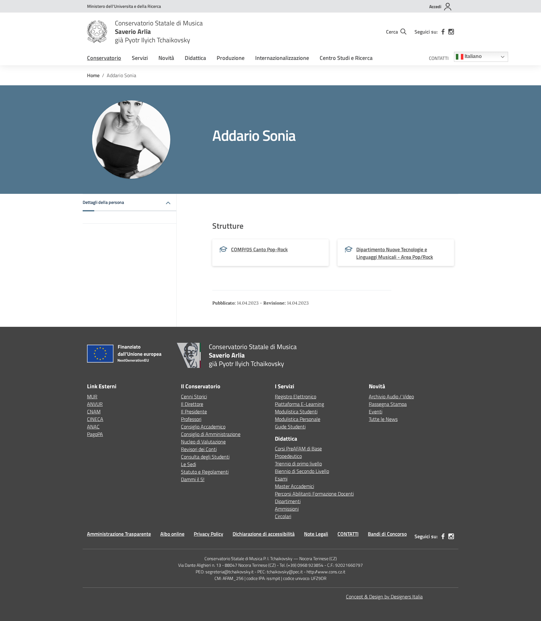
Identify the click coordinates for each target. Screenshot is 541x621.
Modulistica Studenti (296, 411)
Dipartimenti (288, 501)
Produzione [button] (231, 58)
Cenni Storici (194, 396)
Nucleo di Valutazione (203, 441)
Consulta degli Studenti (205, 456)
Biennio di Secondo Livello (302, 471)
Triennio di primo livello (298, 463)
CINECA (95, 419)
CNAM (93, 411)
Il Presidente (194, 411)
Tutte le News (383, 419)
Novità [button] (166, 58)
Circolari (283, 516)
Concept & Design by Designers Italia (384, 596)
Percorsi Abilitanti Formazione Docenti (314, 493)
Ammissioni (287, 508)
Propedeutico (288, 456)
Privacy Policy (208, 534)
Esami (281, 478)
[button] (130, 202)
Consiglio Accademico (203, 426)
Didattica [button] (195, 58)
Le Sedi (188, 464)
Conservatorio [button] (104, 58)
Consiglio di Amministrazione (210, 434)
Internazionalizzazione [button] (282, 58)
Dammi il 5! (192, 479)
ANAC (93, 426)
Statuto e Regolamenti (205, 471)
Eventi (375, 411)
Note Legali (316, 534)
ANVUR (95, 404)
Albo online (172, 534)
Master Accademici (294, 486)
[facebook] (443, 31)
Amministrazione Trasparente (119, 534)
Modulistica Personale (297, 419)
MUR (92, 396)
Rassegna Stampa (388, 404)
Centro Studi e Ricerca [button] (346, 58)
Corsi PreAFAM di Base (298, 448)
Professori (191, 419)
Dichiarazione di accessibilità (264, 534)
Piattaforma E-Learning (299, 404)
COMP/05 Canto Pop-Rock (259, 249)
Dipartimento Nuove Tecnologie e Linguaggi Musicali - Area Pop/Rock (394, 253)
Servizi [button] (140, 58)
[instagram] (451, 31)
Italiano (472, 56)
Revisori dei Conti (199, 449)
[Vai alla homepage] (97, 31)
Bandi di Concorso (387, 534)
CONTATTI (439, 58)
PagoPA (95, 434)
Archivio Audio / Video (391, 396)
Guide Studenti (290, 426)
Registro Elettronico (295, 396)
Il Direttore (192, 404)
